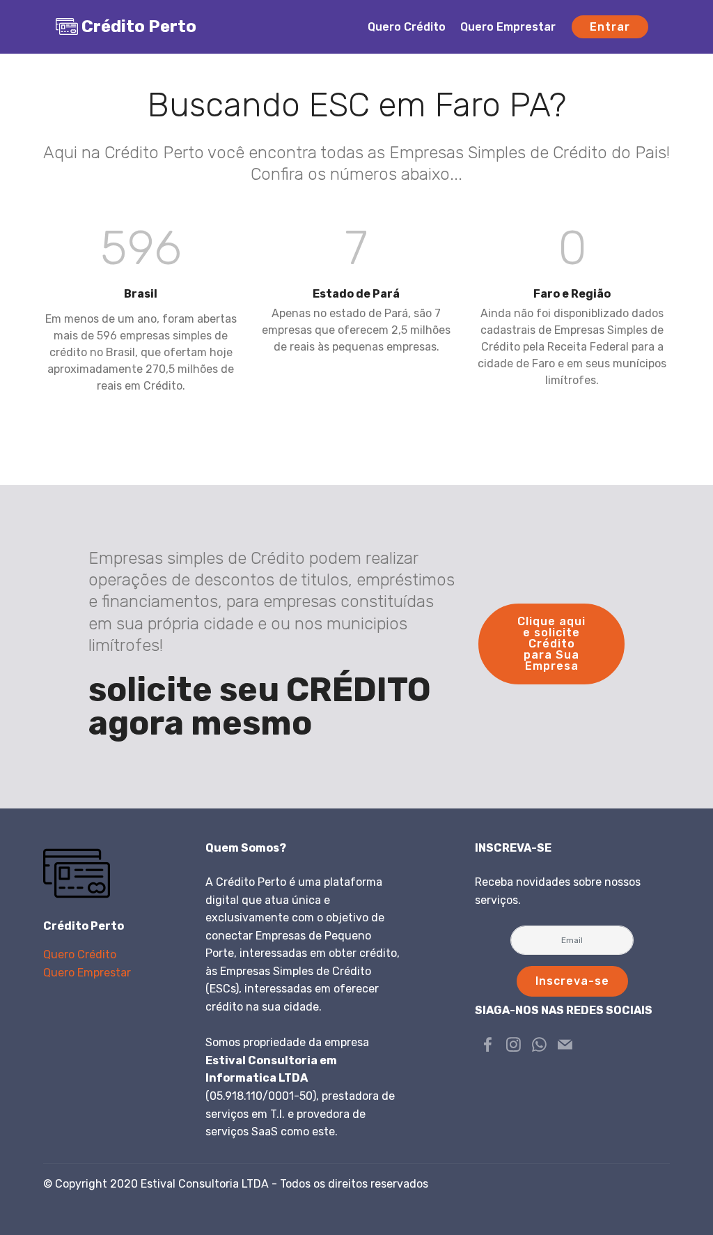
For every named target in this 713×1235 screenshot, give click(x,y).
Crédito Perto (138, 26)
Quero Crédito (407, 26)
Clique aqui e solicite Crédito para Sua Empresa (551, 644)
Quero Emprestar (508, 26)
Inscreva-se (572, 981)
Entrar (610, 26)
